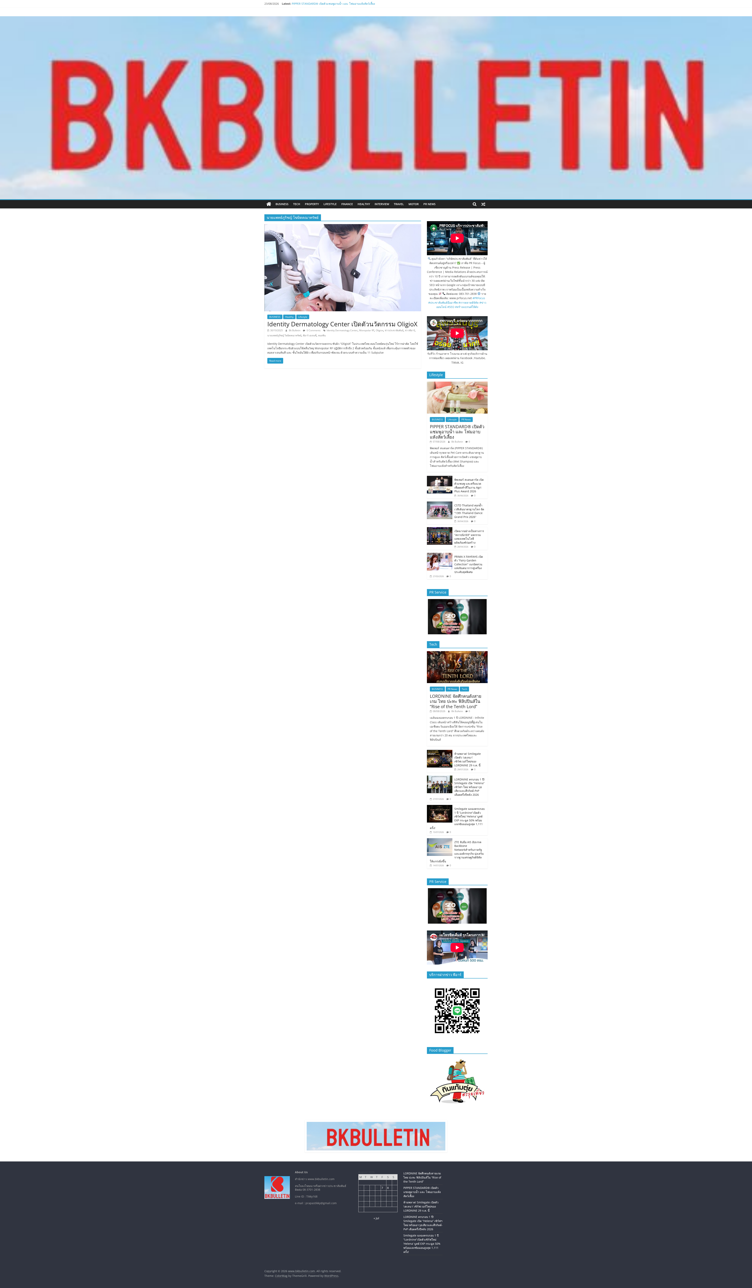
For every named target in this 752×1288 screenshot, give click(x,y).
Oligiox (379, 330)
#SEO (450, 307)
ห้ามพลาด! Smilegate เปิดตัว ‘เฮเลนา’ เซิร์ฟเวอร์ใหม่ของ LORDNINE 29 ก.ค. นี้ (467, 759)
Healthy (364, 204)
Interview (382, 204)
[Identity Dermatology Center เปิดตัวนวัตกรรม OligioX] (342, 226)
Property (312, 204)
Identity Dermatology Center (342, 330)
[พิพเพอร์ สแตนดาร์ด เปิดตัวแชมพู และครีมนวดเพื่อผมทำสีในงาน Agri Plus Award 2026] (439, 478)
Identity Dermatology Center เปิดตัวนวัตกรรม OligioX (342, 324)
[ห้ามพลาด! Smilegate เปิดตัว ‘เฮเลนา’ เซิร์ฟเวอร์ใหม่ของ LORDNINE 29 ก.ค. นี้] (439, 752)
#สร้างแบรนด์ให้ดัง (466, 307)
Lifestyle (330, 204)
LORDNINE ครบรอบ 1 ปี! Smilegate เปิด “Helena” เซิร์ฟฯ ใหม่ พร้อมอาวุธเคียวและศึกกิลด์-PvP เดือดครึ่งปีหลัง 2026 (469, 787)
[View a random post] (483, 204)
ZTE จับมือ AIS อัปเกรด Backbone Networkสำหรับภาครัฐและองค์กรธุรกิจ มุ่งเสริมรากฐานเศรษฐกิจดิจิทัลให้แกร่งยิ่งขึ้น (457, 851)
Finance (347, 204)
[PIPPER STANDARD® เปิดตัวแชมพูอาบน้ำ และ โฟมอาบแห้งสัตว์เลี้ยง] (457, 384)
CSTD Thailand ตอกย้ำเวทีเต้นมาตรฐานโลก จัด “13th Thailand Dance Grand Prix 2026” (469, 511)
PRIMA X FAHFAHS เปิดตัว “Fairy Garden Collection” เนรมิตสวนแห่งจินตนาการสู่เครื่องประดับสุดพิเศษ (468, 564)
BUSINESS (282, 204)
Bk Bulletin (295, 330)
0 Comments (313, 330)
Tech (296, 204)
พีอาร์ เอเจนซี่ (309, 335)
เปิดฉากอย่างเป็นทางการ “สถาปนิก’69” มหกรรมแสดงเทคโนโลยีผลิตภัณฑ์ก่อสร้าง (469, 536)
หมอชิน (322, 335)
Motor (414, 204)
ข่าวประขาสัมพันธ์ (394, 330)
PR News (429, 204)
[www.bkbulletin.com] (268, 204)
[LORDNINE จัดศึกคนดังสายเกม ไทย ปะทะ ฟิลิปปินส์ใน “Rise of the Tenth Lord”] (457, 653)
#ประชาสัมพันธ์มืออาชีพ (443, 302)
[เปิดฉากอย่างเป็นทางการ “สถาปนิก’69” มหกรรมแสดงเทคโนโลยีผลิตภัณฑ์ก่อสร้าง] (439, 529)
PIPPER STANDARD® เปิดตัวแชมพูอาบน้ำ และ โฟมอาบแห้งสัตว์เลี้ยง (457, 432)
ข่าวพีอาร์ (410, 330)
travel (399, 204)
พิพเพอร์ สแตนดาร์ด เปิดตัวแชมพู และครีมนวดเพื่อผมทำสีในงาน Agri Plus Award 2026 (469, 485)
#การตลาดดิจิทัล (468, 302)
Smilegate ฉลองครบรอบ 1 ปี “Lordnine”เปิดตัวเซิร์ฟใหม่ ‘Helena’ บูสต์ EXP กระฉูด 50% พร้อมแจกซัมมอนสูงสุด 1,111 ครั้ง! (457, 818)
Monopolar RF (366, 330)
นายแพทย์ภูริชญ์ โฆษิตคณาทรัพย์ (284, 335)
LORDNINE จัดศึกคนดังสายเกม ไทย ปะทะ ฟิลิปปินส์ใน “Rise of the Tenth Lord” (340, 3)
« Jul (376, 1218)
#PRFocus (479, 298)
